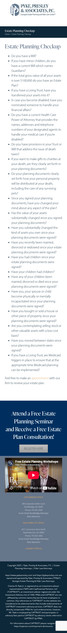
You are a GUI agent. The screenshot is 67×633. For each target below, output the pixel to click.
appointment (40, 378)
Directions (36, 516)
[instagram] (33, 555)
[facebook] (6, 396)
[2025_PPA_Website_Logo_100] (33, 3)
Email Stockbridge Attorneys (36, 513)
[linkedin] (21, 396)
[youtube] (16, 396)
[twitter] (11, 396)
